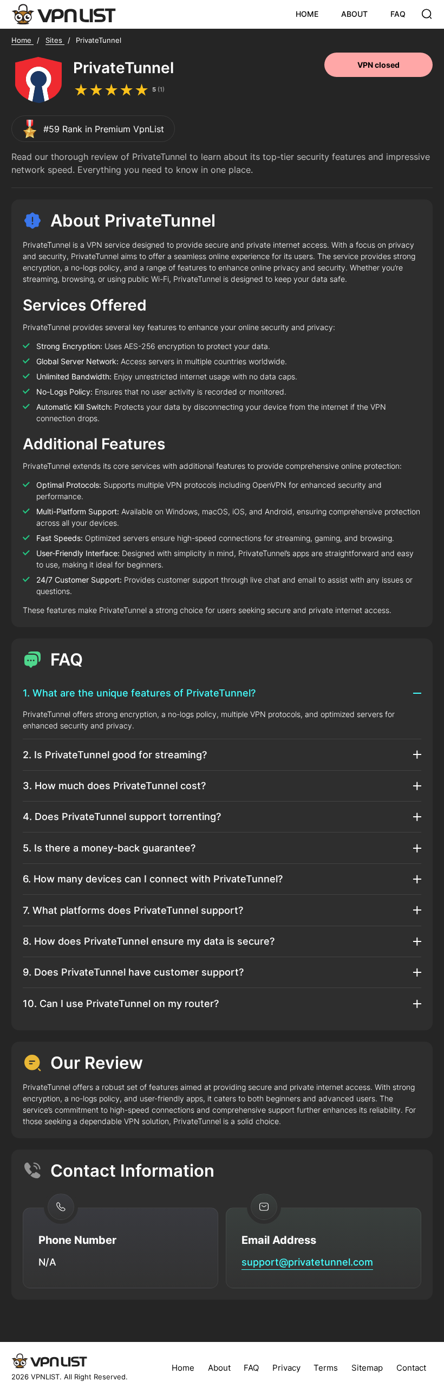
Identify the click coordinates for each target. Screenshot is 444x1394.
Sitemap (367, 1368)
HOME (307, 13)
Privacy (286, 1368)
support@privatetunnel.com (307, 1262)
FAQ (398, 13)
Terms (326, 1368)
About (219, 1368)
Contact (411, 1368)
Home (183, 1368)
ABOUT (354, 13)
